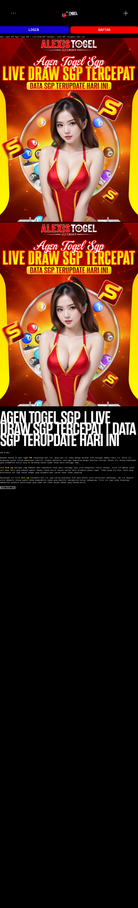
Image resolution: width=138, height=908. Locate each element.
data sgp (25, 477)
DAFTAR (104, 29)
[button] (7, 487)
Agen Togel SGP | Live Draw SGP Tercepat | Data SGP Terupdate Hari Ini (50, 36)
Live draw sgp (6, 467)
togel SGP (27, 457)
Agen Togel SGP (7, 36)
